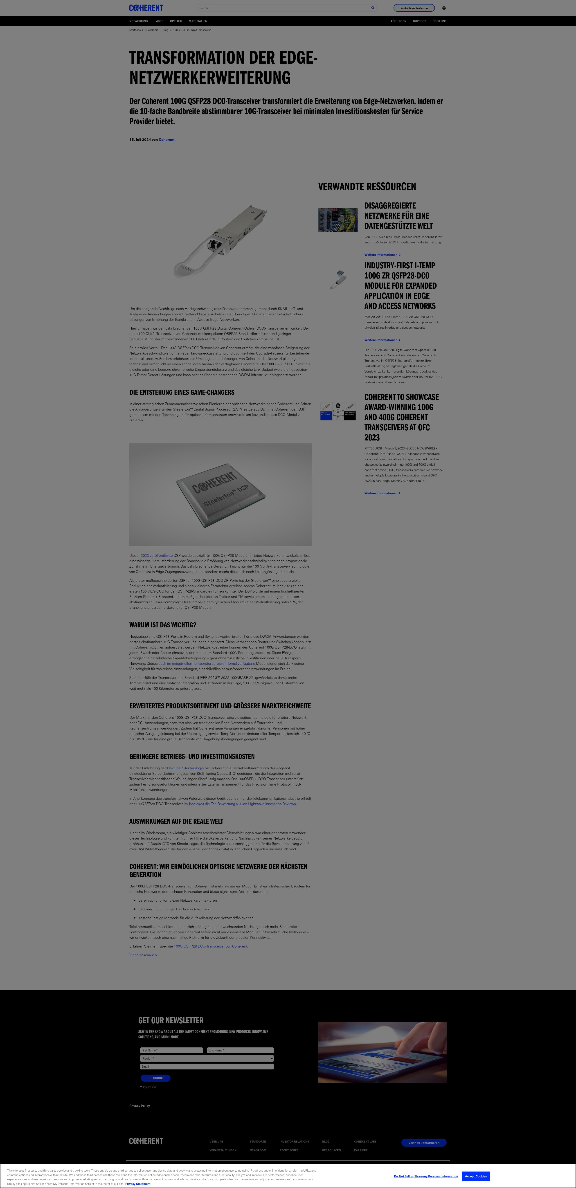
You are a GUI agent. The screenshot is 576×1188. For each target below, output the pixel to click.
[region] (288, 1176)
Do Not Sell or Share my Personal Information (426, 1176)
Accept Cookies (476, 1176)
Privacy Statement (138, 1183)
